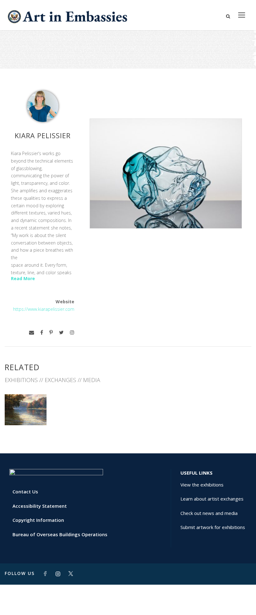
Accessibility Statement (39, 506)
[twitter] (61, 332)
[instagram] (72, 332)
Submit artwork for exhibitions (212, 527)
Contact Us (25, 491)
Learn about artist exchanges (212, 499)
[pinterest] (51, 332)
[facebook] (41, 332)
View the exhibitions (202, 484)
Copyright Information (38, 520)
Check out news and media (209, 513)
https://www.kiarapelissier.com (43, 309)
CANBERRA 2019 (25, 411)
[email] (31, 332)
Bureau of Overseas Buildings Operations (59, 534)
